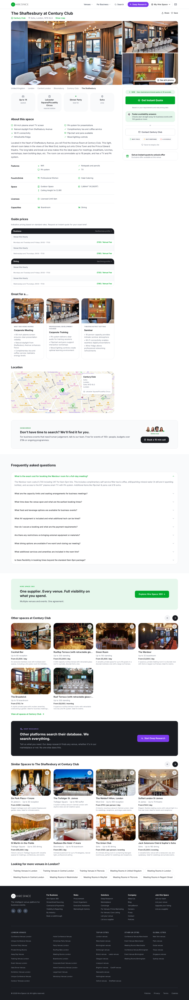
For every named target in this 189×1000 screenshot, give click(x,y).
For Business (102, 4)
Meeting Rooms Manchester (135, 945)
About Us (131, 899)
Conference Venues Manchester (136, 936)
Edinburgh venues (103, 950)
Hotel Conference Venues (62, 936)
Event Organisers (80, 902)
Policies (131, 919)
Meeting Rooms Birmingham (135, 959)
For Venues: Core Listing (110, 912)
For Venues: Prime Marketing (112, 909)
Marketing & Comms (82, 909)
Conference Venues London (21, 936)
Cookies (175, 993)
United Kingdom (18, 88)
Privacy (157, 993)
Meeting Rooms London (62, 954)
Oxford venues (101, 981)
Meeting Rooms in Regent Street (158, 877)
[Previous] (167, 618)
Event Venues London (19, 963)
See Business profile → (103, 231)
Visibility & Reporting (54, 909)
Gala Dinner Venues (18, 968)
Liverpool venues (102, 963)
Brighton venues (102, 968)
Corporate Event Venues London (65, 963)
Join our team (160, 899)
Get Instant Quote (152, 100)
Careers (131, 909)
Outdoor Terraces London (20, 981)
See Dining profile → (104, 261)
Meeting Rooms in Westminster (64, 877)
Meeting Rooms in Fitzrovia (125, 877)
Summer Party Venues (19, 945)
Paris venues (157, 941)
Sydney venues (158, 959)
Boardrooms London (60, 959)
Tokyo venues (158, 950)
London (31, 88)
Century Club (20, 18)
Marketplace (106, 902)
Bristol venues (101, 954)
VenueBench (133, 906)
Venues (87, 4)
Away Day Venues (17, 954)
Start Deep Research (154, 738)
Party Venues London (61, 945)
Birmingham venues (103, 945)
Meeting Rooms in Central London (28, 877)
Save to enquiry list (151, 145)
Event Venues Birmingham (134, 954)
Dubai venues (158, 945)
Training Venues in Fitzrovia (92, 871)
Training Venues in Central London (58, 871)
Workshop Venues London (63, 976)
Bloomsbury (59, 88)
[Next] (175, 618)
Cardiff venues (115, 968)
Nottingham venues (103, 976)
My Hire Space (161, 4)
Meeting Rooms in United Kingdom (126, 871)
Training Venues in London (25, 871)
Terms (165, 993)
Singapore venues (159, 954)
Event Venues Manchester (134, 941)
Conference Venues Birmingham (136, 950)
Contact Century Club (152, 132)
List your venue (107, 916)
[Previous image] (57, 636)
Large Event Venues (60, 972)
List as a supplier (107, 919)
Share (166, 13)
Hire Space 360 (52, 899)
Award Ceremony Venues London (65, 968)
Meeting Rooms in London (159, 871)
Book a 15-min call (156, 439)
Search (120, 4)
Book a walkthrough (54, 916)
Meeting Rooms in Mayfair (95, 877)
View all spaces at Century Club (26, 714)
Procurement (79, 899)
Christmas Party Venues (62, 941)
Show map (60, 18)
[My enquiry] (175, 4)
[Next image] (90, 636)
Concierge (105, 906)
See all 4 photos (167, 80)
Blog (129, 902)
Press (130, 912)
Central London (44, 88)
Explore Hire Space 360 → (152, 594)
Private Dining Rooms (19, 950)
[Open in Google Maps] (62, 392)
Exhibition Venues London (20, 972)
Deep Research (139, 4)
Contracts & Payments (55, 906)
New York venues (159, 936)
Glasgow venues (102, 959)
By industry (50, 912)
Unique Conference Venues (21, 941)
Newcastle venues (102, 972)
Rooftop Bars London (61, 950)
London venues (102, 936)
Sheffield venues (115, 981)
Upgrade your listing (163, 906)
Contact (131, 916)
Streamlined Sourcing (55, 902)
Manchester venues (103, 941)
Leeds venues (114, 954)
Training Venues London (20, 959)
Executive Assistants (82, 906)
